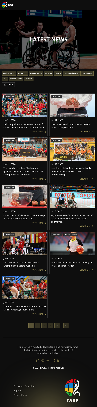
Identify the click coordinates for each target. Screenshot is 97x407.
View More (39, 131)
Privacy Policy (20, 395)
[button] (93, 4)
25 (66, 325)
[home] (8, 5)
